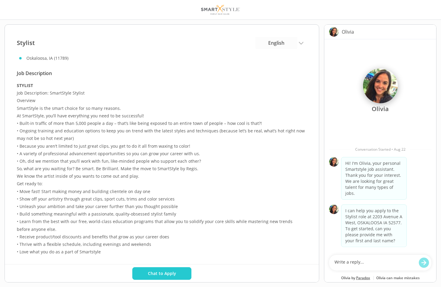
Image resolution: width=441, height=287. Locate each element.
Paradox (363, 277)
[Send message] (424, 263)
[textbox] (375, 262)
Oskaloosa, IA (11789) (47, 58)
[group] (380, 145)
